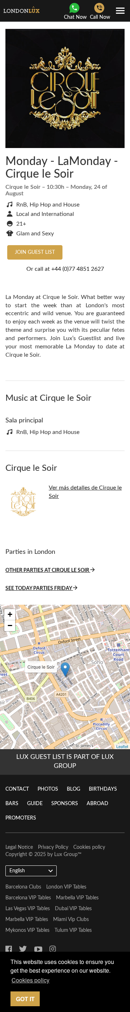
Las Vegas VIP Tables (27, 908)
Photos (48, 789)
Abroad (97, 803)
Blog (73, 789)
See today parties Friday (39, 588)
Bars (11, 803)
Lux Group (66, 854)
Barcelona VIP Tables (28, 897)
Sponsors (64, 803)
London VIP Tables (66, 887)
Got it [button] (25, 999)
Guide (35, 803)
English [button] (17, 870)
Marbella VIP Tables (77, 897)
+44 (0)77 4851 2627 (77, 269)
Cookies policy (89, 847)
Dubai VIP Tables (73, 908)
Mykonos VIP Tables (27, 930)
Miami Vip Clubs (71, 919)
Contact (17, 789)
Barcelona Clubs (23, 887)
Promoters (20, 818)
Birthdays (103, 789)
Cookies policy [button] (30, 980)
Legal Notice (19, 847)
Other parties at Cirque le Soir (47, 570)
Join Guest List (35, 252)
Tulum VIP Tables (73, 930)
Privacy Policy (53, 847)
